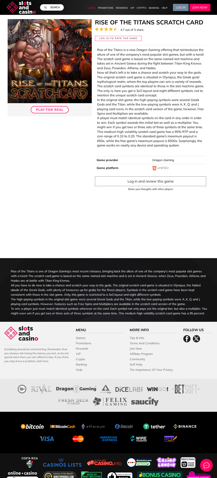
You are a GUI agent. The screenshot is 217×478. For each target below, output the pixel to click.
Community (137, 359)
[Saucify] (144, 401)
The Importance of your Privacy (151, 370)
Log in (181, 7)
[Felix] (110, 401)
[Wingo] (157, 388)
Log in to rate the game (118, 38)
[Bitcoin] (32, 426)
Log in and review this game (151, 181)
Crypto (141, 7)
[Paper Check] (169, 438)
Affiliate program (141, 354)
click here (42, 361)
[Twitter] (196, 338)
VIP (132, 7)
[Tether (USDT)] (154, 426)
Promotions (105, 7)
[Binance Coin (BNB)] (185, 426)
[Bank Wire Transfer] (139, 438)
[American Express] (108, 438)
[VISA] (47, 438)
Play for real (49, 110)
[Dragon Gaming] (76, 388)
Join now (199, 7)
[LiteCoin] (124, 426)
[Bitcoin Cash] (63, 426)
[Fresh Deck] (73, 401)
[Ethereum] (93, 426)
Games (91, 7)
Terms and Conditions (145, 343)
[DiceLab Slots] (129, 388)
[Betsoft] (186, 388)
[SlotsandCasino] (21, 7)
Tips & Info (137, 338)
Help (164, 7)
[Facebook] (187, 338)
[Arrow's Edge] (106, 388)
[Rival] (41, 388)
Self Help (136, 364)
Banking (154, 7)
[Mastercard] (78, 438)
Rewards (122, 7)
